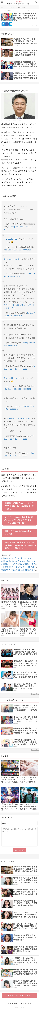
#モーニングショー (19, 305)
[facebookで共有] (7, 24)
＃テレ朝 (7, 305)
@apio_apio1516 (23, 418)
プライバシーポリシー (25, 1003)
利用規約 (14, 1003)
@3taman (11, 418)
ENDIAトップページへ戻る (19, 995)
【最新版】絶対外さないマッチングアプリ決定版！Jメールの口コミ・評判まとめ (19, 506)
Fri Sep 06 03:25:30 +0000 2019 (18, 250)
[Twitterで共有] (3, 24)
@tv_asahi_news (11, 239)
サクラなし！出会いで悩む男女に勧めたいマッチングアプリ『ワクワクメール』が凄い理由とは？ (18, 520)
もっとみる (35, 694)
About (9, 1003)
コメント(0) (34, 25)
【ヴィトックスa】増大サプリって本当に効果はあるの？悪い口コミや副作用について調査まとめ (19, 545)
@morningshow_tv (12, 259)
